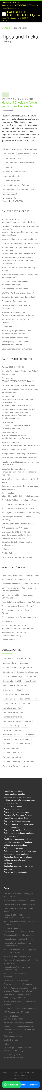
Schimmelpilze (8, 493)
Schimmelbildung (11, 748)
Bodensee (31, 676)
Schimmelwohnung (11, 762)
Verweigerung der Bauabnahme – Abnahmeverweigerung (16, 343)
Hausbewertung (10, 694)
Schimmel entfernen (12, 753)
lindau (18, 730)
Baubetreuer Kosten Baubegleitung (17, 257)
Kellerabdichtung (11, 726)
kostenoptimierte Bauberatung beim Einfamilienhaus (17, 262)
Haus (18, 690)
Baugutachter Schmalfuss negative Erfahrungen (17, 543)
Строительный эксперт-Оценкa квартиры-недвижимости (20, 487)
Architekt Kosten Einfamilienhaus (16, 337)
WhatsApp (12, 1084)
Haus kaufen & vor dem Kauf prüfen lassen (21, 243)
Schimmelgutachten (12, 757)
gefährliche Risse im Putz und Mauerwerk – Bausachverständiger (21, 923)
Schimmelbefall (23, 744)
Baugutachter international (13, 468)
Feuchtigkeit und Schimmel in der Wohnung (21, 512)
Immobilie (25, 703)
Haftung (5, 322)
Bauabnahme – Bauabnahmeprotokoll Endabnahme (18, 249)
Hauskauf (25, 694)
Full (4, 685)
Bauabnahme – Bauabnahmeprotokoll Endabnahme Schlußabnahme (18, 411)
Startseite (6, 27)
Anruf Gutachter (29, 1084)
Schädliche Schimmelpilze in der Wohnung (20, 500)
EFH (19, 681)
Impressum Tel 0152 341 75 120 (16, 319)
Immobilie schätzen (10, 442)
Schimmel (7, 744)
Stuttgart (27, 766)
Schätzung (29, 762)
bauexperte (11, 198)
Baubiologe (7, 621)
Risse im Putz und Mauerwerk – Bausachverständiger (16, 283)
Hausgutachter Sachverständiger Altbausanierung (16, 307)
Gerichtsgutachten (19, 685)
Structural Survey (11, 766)
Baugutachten (9, 667)
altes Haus (8, 658)
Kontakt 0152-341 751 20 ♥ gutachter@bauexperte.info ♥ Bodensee (19, 220)
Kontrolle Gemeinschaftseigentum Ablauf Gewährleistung (20, 372)
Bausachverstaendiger (27, 672)
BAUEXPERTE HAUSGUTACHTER (21, 1073)
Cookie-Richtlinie (9, 326)
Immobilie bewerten (12, 708)
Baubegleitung (8, 396)
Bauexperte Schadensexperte (15, 301)
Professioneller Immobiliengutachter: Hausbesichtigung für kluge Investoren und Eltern (19, 1029)
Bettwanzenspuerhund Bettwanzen (17, 348)
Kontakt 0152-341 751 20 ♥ (14, 366)
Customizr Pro (25, 1078)
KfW (24, 726)
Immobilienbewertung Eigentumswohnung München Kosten (20, 233)
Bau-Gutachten (24, 658)
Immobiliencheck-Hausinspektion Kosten (19, 239)
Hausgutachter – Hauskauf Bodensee (19, 939)
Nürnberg (29, 735)
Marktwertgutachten (12, 735)
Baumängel (8, 672)
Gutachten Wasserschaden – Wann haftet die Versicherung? (20, 276)
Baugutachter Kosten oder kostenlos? (18, 296)
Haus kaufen (9, 699)
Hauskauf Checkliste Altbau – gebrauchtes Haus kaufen (20, 104)
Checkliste (8, 681)
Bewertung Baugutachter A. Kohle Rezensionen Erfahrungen (16, 332)
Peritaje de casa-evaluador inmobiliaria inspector (19, 473)
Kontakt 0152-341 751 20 (14, 915)
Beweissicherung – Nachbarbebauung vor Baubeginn (20, 269)
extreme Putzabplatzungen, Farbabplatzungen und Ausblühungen (18, 314)
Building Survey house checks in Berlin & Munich (20, 480)
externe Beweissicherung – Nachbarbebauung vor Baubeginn (17, 437)
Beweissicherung (9, 432)
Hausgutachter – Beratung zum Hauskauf (20, 453)
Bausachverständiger (13, 676)
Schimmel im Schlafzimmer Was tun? (18, 508)
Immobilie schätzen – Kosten (14, 449)
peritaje (6, 739)
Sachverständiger (22, 739)
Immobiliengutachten (12, 717)
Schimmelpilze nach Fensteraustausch (19, 523)
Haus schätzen (10, 703)
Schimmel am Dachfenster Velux (16, 504)
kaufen (28, 721)
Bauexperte (25, 663)
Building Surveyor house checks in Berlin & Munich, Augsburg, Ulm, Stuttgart (20, 989)
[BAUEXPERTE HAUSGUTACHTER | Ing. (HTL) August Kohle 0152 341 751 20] (4, 13)
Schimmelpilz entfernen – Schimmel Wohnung (17, 518)
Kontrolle (7, 730)
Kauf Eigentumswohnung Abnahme (18, 1022)
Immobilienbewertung (13, 712)
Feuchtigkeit (30, 681)
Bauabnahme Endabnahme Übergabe (18, 253)
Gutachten (8, 690)
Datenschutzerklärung (11, 635)
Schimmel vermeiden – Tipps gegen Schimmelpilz (17, 596)
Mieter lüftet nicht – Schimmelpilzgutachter (20, 496)
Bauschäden (7, 422)
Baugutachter (8, 378)
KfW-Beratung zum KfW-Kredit (15, 288)
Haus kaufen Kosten (28, 699)
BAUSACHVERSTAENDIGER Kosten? (18, 292)
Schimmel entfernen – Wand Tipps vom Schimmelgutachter (19, 589)
